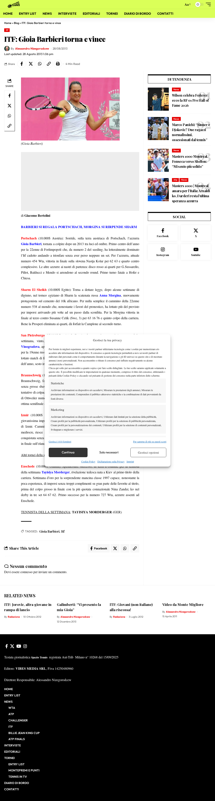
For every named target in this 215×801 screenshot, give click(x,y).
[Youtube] (196, 252)
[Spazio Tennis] (14, 4)
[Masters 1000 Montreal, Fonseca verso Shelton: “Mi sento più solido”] (158, 160)
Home (7, 23)
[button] (179, 4)
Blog (16, 23)
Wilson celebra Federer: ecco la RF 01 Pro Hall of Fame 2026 (190, 100)
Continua (68, 452)
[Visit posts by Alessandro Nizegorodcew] (7, 48)
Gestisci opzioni (148, 452)
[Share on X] (30, 64)
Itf (7, 30)
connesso (26, 572)
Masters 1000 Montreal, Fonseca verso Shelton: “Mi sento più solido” (190, 161)
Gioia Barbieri (49, 531)
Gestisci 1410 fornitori (60, 441)
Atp (175, 179)
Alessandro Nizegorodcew (32, 48)
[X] (196, 233)
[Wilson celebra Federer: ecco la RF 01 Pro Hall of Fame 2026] (158, 99)
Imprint (130, 461)
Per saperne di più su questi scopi (149, 441)
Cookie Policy (88, 461)
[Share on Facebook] (21, 64)
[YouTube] (18, 646)
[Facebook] (163, 233)
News (176, 89)
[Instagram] (163, 252)
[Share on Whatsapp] (39, 64)
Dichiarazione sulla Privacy (111, 461)
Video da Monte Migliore (182, 604)
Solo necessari (109, 452)
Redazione (14, 616)
